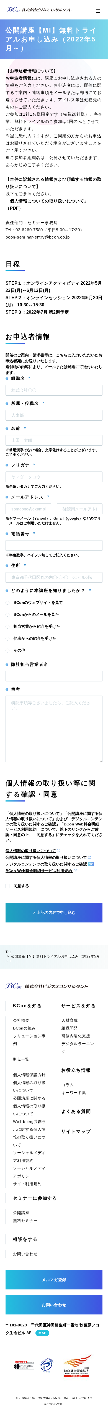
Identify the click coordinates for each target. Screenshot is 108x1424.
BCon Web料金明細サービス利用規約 (39, 871)
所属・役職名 (27, 403)
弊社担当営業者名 (29, 664)
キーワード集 (73, 1092)
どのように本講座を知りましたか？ (51, 590)
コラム (67, 1085)
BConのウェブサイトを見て (38, 602)
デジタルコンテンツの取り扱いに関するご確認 (46, 864)
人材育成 (69, 1020)
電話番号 (23, 533)
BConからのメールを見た (36, 614)
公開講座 (21, 1212)
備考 (15, 689)
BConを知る (27, 1005)
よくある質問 (76, 1111)
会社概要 (21, 1020)
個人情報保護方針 (29, 1075)
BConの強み (24, 1028)
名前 (18, 428)
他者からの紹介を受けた (35, 638)
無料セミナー (25, 1220)
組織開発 (69, 1028)
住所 (18, 565)
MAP (42, 1333)
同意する (21, 886)
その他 (19, 650)
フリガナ (23, 465)
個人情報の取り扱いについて (31, 851)
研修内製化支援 (75, 1036)
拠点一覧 (21, 1059)
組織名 (20, 378)
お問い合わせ (25, 1254)
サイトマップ (76, 1131)
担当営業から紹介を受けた (37, 626)
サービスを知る (78, 1005)
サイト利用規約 (27, 1184)
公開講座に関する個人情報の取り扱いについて (46, 857)
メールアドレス (30, 497)
